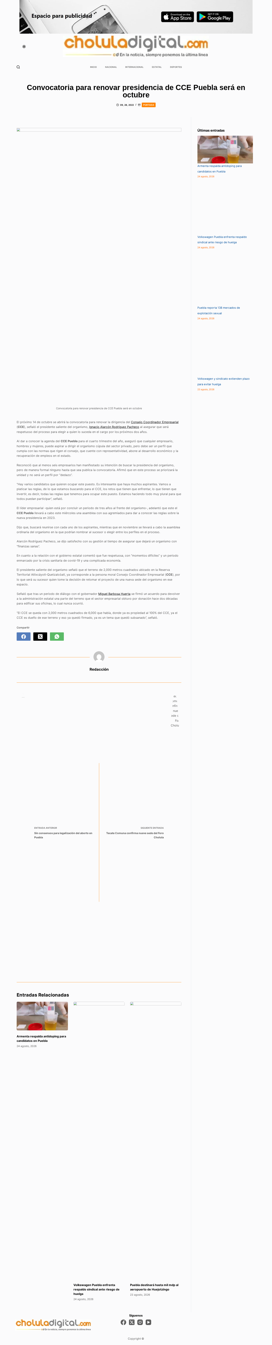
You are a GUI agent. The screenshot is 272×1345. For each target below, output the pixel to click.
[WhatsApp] (57, 636)
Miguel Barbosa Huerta (114, 594)
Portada (148, 105)
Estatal (157, 67)
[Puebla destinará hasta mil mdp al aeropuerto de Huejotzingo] (155, 1140)
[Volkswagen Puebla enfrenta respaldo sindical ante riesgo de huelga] (99, 1140)
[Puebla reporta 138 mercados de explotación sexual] (225, 277)
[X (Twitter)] (40, 636)
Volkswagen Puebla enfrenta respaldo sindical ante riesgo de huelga (96, 1289)
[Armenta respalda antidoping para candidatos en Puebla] (42, 1016)
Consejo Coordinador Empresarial (155, 422)
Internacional (134, 67)
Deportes (176, 67)
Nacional (111, 67)
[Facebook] (24, 636)
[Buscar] (18, 67)
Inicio (93, 67)
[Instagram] (140, 1322)
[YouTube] (148, 1322)
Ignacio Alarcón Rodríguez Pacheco (114, 427)
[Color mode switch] (24, 46)
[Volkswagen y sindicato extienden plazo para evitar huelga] (225, 348)
